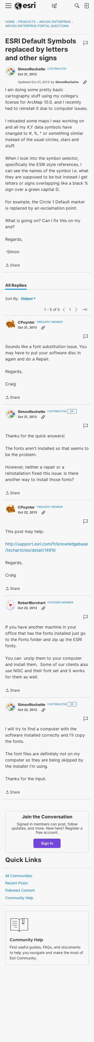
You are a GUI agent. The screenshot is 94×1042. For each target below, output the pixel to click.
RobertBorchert (31, 602)
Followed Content (20, 890)
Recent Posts (16, 883)
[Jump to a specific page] (84, 309)
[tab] (16, 285)
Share (12, 265)
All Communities (18, 875)
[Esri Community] (26, 6)
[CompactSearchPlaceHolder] (77, 5)
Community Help (19, 898)
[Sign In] (86, 5)
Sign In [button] (47, 843)
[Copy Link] (85, 82)
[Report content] (86, 43)
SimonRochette (31, 69)
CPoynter (26, 322)
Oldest (27, 298)
